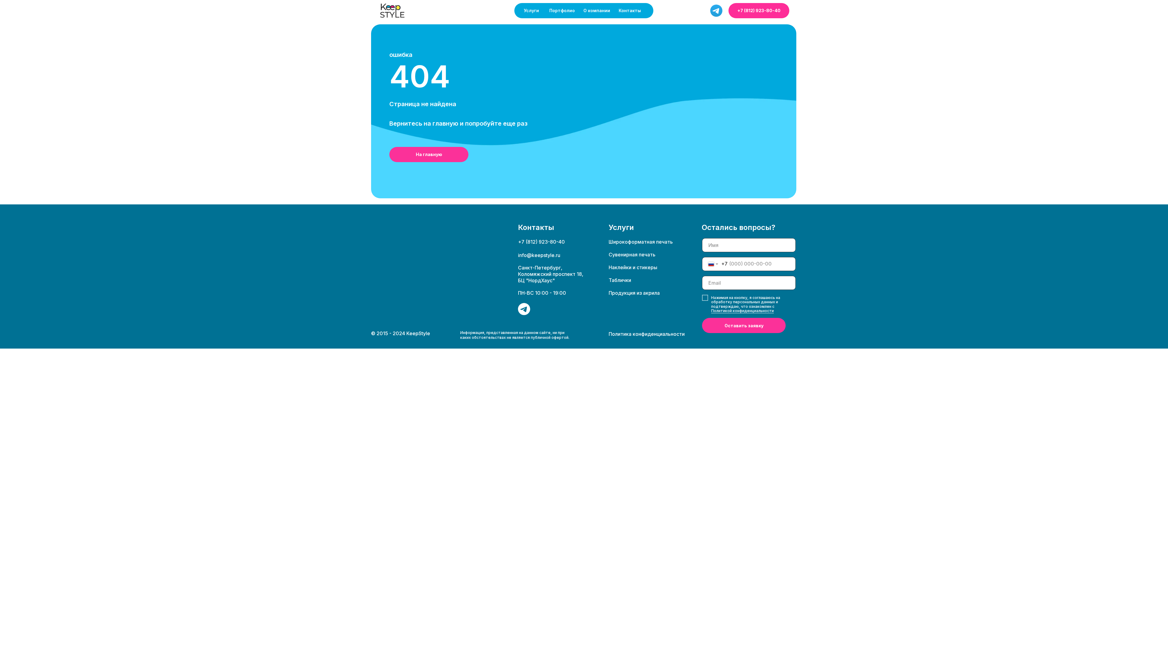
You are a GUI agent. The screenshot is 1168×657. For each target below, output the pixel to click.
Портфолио (562, 10)
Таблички (620, 280)
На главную (429, 154)
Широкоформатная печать (641, 242)
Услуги (531, 10)
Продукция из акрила (634, 293)
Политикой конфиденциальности (742, 310)
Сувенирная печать (632, 255)
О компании (596, 10)
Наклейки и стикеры (633, 267)
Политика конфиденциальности (647, 334)
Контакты (630, 10)
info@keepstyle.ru (539, 255)
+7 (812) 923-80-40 (758, 10)
